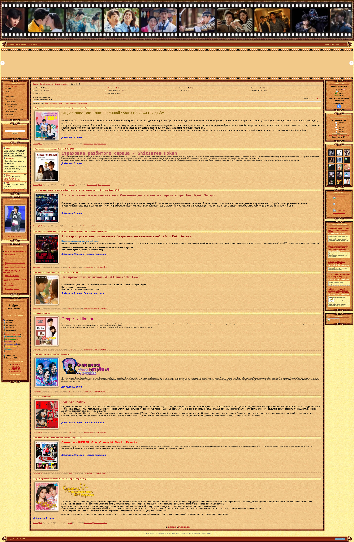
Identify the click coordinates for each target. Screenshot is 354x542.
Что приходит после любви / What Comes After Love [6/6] (56, 272)
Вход (40, 44)
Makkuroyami (16, 369)
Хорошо (341, 125)
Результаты (333, 135)
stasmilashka (16, 371)
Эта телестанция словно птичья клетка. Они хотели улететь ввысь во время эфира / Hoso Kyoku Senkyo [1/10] (77, 190)
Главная (11, 44)
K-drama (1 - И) (184, 88)
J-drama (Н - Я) (111, 88)
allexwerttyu (16, 366)
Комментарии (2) (89, 349)
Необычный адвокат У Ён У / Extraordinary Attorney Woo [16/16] (339, 230)
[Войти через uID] (339, 106)
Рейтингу (61, 103)
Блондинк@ (72, 185)
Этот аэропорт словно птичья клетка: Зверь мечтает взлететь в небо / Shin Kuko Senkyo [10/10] (71, 231)
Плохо (341, 129)
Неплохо (341, 127)
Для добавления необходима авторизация (15, 190)
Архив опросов (344, 135)
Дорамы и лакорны (61, 84)
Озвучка (37, 93)
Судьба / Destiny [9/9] (43, 396)
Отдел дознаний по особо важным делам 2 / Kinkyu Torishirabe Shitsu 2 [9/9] (338, 247)
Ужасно (340, 131)
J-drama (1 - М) (39, 88)
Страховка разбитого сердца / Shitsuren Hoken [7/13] (54, 149)
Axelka (70, 349)
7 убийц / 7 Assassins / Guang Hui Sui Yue (336, 262)
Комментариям (71, 103)
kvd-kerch (16, 364)
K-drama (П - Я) (39, 90)
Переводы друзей (112, 93)
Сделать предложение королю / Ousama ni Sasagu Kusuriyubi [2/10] (60, 479)
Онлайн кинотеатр (21, 44)
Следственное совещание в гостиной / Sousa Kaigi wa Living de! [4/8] (61, 108)
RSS (344, 44)
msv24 (70, 473)
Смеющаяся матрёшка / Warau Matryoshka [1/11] (52, 354)
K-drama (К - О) (256, 88)
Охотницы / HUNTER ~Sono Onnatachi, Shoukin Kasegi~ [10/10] (58, 437)
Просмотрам (82, 103)
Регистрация (33, 44)
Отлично (341, 122)
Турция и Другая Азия (258, 90)
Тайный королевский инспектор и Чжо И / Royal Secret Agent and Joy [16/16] (338, 290)
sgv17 (69, 143)
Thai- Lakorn (183, 90)
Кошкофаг (16, 368)
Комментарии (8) (92, 185)
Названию (53, 103)
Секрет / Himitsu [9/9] (42, 313)
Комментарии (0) (88, 143)
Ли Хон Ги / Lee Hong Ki (15, 236)
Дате (46, 103)
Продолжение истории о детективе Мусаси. (80, 241)
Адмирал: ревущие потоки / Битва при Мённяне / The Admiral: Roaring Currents (339, 276)
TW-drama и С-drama (113, 90)
